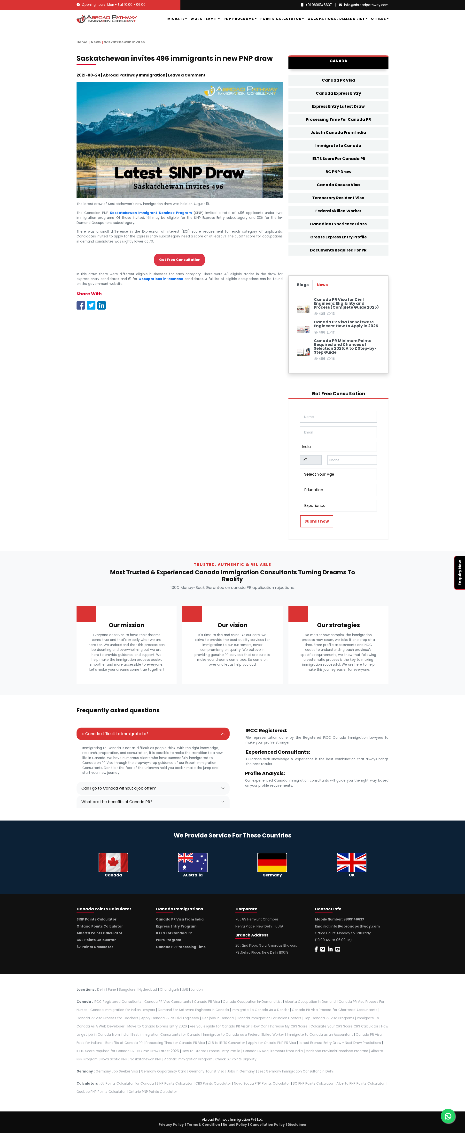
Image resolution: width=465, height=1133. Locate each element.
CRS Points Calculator (96, 940)
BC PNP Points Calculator (313, 1083)
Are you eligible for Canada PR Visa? (220, 1026)
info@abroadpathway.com (366, 5)
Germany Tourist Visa (206, 1071)
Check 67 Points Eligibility (235, 1059)
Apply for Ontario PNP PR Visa (272, 1043)
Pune (112, 989)
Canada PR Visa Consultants (167, 1001)
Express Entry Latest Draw (338, 106)
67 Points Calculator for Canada (127, 1083)
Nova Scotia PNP (114, 1059)
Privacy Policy (171, 1124)
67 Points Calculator (95, 947)
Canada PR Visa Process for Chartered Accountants (334, 1010)
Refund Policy (235, 1124)
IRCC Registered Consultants (117, 1001)
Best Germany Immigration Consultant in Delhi (295, 1071)
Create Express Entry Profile (338, 237)
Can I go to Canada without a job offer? (118, 788)
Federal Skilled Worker (338, 211)
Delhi (101, 989)
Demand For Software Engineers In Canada (193, 1010)
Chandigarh (169, 989)
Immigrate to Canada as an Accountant (320, 1034)
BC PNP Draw (338, 172)
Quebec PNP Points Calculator (101, 1091)
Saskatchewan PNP (145, 1059)
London (197, 989)
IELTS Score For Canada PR (338, 158)
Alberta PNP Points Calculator (361, 1083)
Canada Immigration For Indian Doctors (269, 1018)
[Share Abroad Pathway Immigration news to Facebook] (81, 305)
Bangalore (127, 989)
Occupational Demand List (336, 18)
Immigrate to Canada (338, 145)
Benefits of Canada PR (124, 1043)
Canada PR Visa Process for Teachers (107, 1018)
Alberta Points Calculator (99, 933)
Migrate (176, 18)
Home (82, 42)
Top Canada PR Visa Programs (329, 1018)
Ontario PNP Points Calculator (153, 1091)
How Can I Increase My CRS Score (280, 1026)
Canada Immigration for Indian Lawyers (122, 1010)
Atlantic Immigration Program (188, 1059)
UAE (185, 989)
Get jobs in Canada (218, 1018)
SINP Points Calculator (96, 919)
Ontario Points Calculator (100, 926)
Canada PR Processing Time (181, 947)
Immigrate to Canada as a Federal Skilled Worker (243, 1034)
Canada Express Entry (338, 93)
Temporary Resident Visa (338, 198)
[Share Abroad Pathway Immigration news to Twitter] (91, 305)
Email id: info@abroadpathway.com (347, 926)
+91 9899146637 (318, 5)
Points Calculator (281, 18)
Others (378, 18)
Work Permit (204, 18)
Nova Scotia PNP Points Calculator (262, 1083)
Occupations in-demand (161, 279)
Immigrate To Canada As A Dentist (260, 1010)
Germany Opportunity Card (163, 1071)
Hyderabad (148, 989)
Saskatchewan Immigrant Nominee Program (151, 213)
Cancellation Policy (267, 1124)
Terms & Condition (203, 1124)
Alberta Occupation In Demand (310, 1001)
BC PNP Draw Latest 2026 (158, 1051)
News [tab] (322, 285)
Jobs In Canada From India (338, 132)
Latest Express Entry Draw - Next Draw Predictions (340, 1043)
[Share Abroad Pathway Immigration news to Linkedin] (101, 305)
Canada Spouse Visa (338, 185)
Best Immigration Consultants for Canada (166, 1034)
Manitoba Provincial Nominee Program (337, 1051)
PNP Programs (239, 18)
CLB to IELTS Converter (226, 1043)
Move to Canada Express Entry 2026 (157, 1026)
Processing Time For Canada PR (338, 119)
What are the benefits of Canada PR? (116, 802)
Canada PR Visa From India (180, 919)
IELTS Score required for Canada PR (106, 1051)
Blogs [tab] (303, 285)
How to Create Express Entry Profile (211, 1051)
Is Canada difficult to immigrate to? (114, 734)
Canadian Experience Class (338, 224)
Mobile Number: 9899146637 (339, 919)
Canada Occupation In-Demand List (252, 1001)
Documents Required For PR (338, 250)
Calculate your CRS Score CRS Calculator (344, 1026)
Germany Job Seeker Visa (117, 1071)
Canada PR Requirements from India (273, 1051)
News (96, 42)
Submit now (316, 521)
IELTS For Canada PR (174, 933)
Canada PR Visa (338, 80)
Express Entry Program (176, 926)
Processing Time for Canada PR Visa (175, 1043)
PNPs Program (168, 940)
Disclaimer (297, 1124)
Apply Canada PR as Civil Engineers (170, 1018)
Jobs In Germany (241, 1071)
